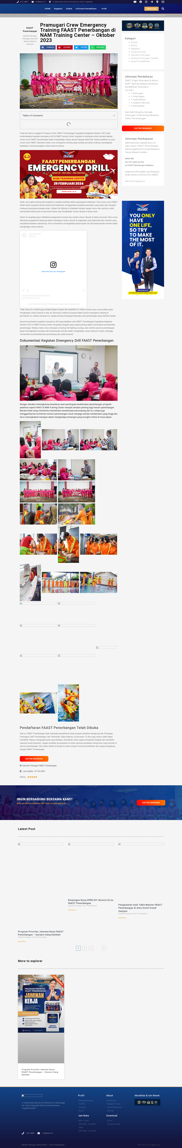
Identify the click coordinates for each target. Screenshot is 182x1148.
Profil (104, 9)
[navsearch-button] (163, 9)
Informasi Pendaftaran (86, 9)
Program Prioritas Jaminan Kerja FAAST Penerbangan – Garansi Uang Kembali (40, 1072)
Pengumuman (138, 52)
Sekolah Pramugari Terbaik (144, 58)
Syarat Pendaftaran (140, 61)
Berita (134, 45)
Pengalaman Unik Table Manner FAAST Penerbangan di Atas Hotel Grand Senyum (140, 907)
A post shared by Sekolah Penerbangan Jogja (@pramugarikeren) (53, 304)
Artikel (69, 9)
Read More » (22, 941)
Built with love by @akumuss (149, 1145)
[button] (48, 47)
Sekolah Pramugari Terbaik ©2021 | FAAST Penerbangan (43, 1145)
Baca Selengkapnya (135, 181)
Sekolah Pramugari (140, 55)
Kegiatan (58, 9)
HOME (47, 9)
